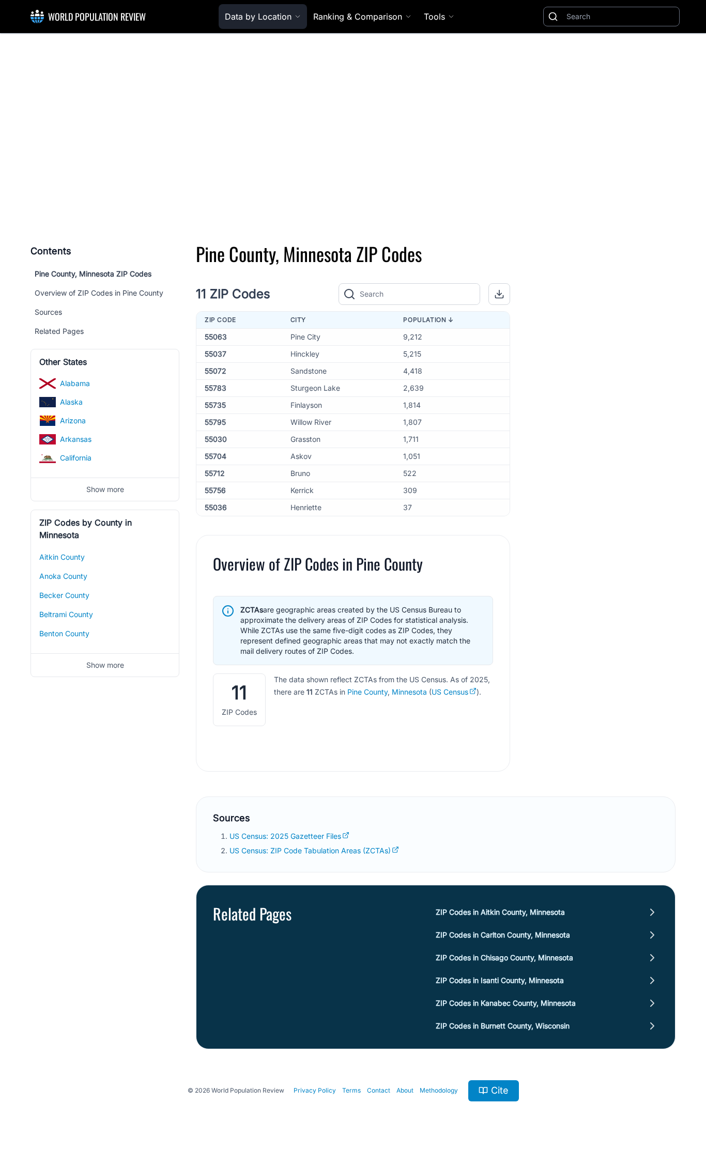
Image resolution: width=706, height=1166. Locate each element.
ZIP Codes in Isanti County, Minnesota (500, 980)
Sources (48, 312)
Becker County (64, 595)
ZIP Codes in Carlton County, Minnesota (503, 934)
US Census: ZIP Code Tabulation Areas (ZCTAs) (310, 850)
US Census (450, 691)
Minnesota (409, 691)
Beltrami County (66, 614)
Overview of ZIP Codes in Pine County (99, 292)
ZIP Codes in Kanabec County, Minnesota (506, 1003)
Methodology (439, 1090)
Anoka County (63, 576)
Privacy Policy (315, 1090)
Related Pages (59, 331)
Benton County (64, 633)
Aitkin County (62, 557)
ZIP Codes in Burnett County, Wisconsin (503, 1025)
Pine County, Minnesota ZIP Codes (93, 273)
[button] (499, 294)
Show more (105, 489)
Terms (351, 1090)
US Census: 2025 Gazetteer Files (285, 836)
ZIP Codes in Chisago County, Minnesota (504, 957)
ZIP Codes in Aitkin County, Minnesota (500, 912)
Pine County (367, 691)
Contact (378, 1090)
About (404, 1090)
